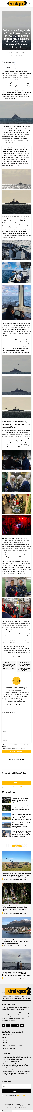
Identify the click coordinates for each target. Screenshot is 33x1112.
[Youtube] (22, 1025)
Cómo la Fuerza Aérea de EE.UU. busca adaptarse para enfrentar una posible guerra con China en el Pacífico (24, 668)
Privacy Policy (19, 786)
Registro (15, 782)
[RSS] (19, 704)
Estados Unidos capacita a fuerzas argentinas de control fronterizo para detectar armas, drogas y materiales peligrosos (21, 808)
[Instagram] (10, 704)
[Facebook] (7, 704)
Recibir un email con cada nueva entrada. (14, 748)
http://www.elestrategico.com (16, 690)
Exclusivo (16, 27)
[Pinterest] (16, 764)
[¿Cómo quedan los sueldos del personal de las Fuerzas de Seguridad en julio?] (6, 800)
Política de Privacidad (21, 1095)
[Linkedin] (13, 704)
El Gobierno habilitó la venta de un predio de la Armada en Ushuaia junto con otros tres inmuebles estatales (21, 825)
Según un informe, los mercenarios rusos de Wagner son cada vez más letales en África (9, 666)
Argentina (4, 1077)
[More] (24, 764)
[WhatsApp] (25, 704)
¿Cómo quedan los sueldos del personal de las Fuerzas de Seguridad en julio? (20, 800)
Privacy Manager (7, 1111)
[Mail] (16, 704)
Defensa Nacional (6, 1061)
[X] (22, 704)
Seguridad (4, 1069)
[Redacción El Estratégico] (16, 681)
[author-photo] (3, 879)
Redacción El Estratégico (18, 52)
